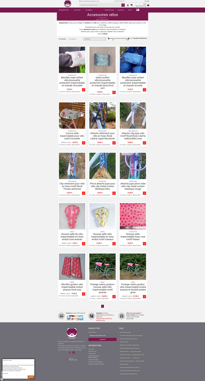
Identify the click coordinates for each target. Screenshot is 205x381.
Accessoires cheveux (125, 332)
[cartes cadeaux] (137, 10)
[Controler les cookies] (2, 379)
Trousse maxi (135, 358)
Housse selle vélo (124, 351)
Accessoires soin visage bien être (128, 374)
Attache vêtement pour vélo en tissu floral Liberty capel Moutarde (102, 136)
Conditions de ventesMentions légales (93, 356)
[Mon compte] (128, 6)
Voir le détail (5, 373)
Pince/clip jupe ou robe (138, 355)
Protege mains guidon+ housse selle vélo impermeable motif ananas (102, 288)
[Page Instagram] (148, 1)
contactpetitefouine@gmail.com (90, 1)
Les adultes (88, 10)
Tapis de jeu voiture (136, 351)
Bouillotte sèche (124, 364)
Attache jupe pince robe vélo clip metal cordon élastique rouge (133, 186)
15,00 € (63, 142)
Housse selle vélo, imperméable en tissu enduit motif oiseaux (102, 236)
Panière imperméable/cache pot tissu (130, 348)
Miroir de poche (124, 342)
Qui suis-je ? (121, 10)
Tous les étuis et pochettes (127, 361)
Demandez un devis (93, 360)
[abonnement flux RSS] (145, 1)
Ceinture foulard (140, 361)
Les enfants (76, 10)
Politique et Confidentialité (95, 362)
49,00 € (93, 296)
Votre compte (92, 353)
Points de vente (109, 10)
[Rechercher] (123, 5)
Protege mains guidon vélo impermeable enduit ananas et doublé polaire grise (133, 288)
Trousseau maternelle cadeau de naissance (131, 335)
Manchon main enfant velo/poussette (129, 345)
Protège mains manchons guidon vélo (129, 371)
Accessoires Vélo (64, 10)
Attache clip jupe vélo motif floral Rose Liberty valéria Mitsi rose (133, 136)
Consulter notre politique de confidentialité (11, 370)
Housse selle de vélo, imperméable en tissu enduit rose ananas (72, 236)
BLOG (130, 10)
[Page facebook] (70, 353)
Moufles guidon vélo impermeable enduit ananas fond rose (72, 287)
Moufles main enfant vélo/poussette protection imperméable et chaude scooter (133, 81)
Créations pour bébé (125, 355)
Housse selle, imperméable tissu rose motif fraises (133, 236)
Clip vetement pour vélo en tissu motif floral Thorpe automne (72, 186)
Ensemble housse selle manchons (128, 339)
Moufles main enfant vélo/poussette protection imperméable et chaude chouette (72, 81)
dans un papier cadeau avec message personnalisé (135, 316)
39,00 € (62, 294)
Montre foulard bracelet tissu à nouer (129, 367)
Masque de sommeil (125, 358)
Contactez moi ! (92, 351)
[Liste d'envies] (132, 6)
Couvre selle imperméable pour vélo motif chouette (72, 136)
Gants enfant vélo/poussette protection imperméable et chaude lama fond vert (102, 83)
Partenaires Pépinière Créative (96, 364)
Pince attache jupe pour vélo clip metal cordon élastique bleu (102, 186)
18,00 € (64, 243)
